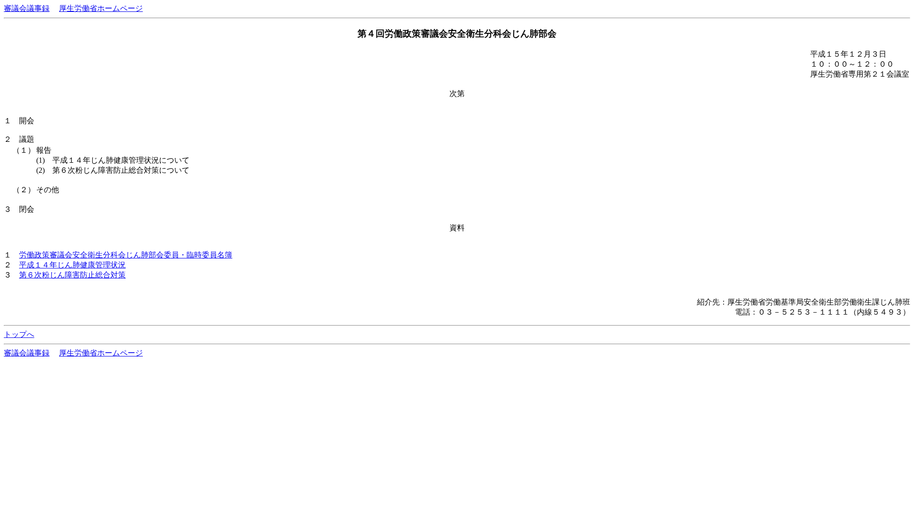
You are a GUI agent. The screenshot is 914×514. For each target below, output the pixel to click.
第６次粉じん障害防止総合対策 (72, 275)
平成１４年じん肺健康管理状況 (72, 265)
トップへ (19, 334)
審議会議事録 (27, 8)
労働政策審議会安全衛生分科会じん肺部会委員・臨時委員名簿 (125, 255)
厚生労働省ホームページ (101, 8)
